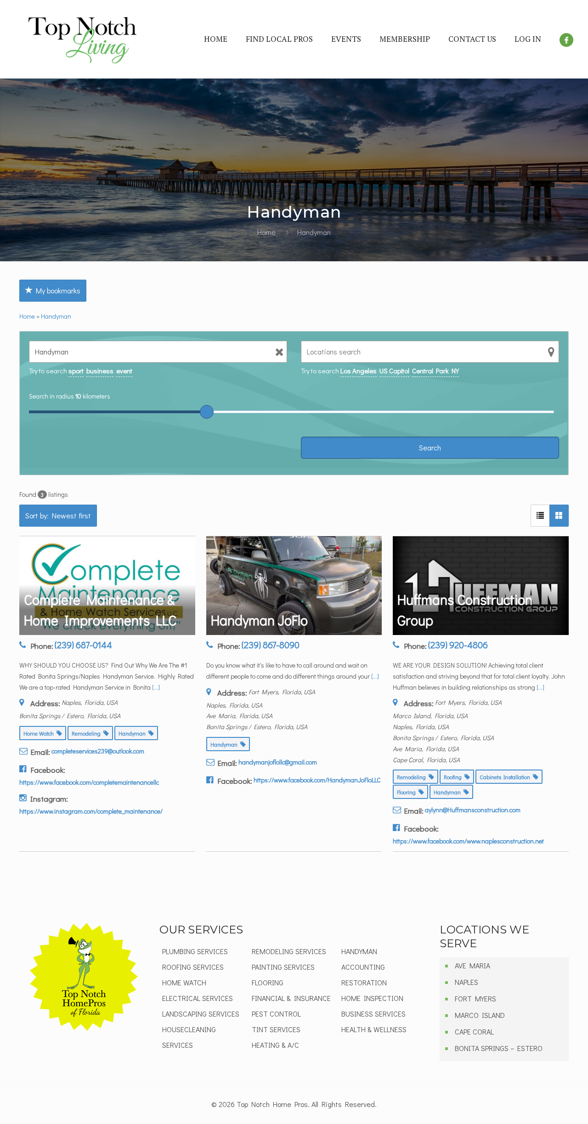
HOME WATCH (184, 982)
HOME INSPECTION (372, 998)
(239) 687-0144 (83, 645)
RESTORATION (364, 982)
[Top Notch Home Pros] (82, 39)
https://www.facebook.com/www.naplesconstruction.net (468, 841)
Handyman (56, 316)
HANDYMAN (359, 951)
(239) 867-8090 (271, 645)
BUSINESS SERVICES (373, 1013)
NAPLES (466, 982)
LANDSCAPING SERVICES (200, 1013)
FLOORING (267, 982)
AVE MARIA (472, 965)
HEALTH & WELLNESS (374, 1029)
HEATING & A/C (275, 1045)
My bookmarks (56, 290)
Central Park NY (435, 370)
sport (76, 370)
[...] (156, 687)
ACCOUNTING (363, 967)
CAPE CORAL (474, 1031)
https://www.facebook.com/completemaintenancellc (89, 782)
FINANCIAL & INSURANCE (291, 998)
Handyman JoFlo (259, 620)
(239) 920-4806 (458, 645)
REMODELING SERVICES (289, 951)
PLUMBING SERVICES (195, 951)
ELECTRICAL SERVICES (197, 998)
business (99, 370)
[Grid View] (559, 516)
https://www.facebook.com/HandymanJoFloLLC (317, 780)
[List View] (540, 516)
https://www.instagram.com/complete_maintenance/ (91, 811)
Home (266, 232)
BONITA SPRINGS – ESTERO (499, 1048)
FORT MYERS (475, 998)
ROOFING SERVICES (193, 967)
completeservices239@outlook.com (97, 751)
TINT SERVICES (276, 1029)
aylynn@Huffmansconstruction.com (472, 809)
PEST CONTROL (276, 1013)
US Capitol (394, 370)
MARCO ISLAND (480, 1015)
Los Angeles (358, 370)
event (124, 370)
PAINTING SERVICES (283, 967)
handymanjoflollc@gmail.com (277, 762)
